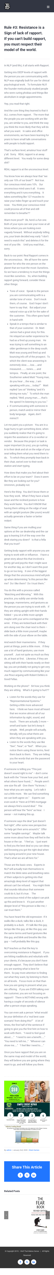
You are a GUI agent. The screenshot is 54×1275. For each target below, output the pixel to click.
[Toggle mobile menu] (48, 6)
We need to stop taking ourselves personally (40, 1215)
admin (9, 1150)
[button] (6, 1215)
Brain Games (34, 1150)
